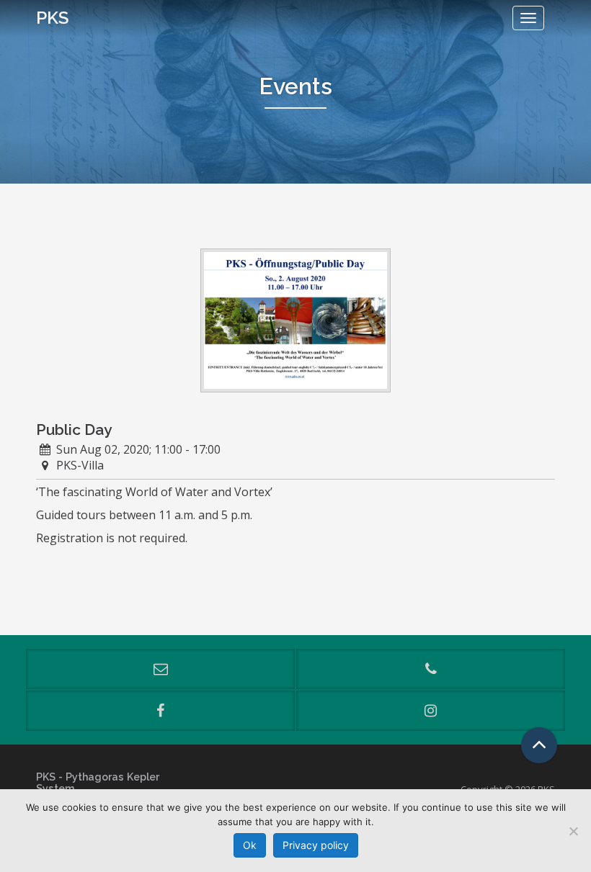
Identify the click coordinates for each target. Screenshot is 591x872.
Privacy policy (316, 845)
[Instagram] (431, 711)
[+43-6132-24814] (431, 669)
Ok (250, 845)
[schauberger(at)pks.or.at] (160, 669)
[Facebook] (160, 711)
